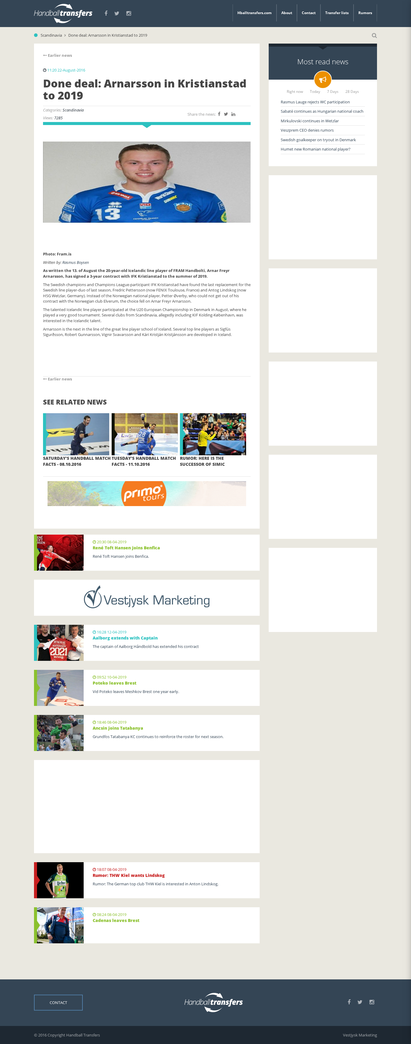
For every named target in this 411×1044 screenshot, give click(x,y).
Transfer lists (337, 12)
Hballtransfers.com (254, 12)
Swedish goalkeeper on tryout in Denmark (318, 139)
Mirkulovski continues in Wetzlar (310, 121)
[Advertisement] (147, 807)
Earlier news (59, 55)
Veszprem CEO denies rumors (307, 130)
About (286, 12)
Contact (309, 12)
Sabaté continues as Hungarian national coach (322, 111)
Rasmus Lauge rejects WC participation (315, 102)
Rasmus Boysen (75, 262)
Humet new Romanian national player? (316, 149)
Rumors (365, 12)
